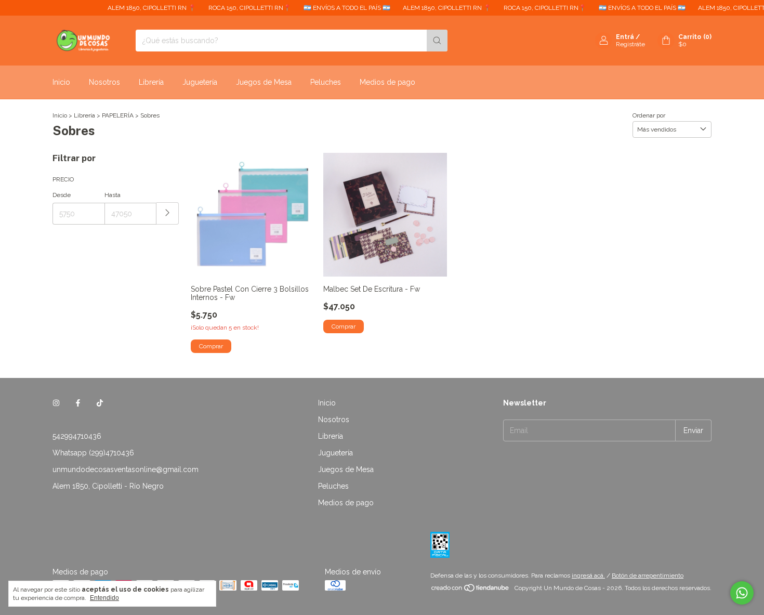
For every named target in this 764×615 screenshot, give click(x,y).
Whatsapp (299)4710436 (93, 453)
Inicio (61, 82)
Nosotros (104, 82)
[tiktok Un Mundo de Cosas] (99, 403)
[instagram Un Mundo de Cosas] (56, 403)
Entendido (104, 597)
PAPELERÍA (118, 115)
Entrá (625, 37)
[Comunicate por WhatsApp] (742, 593)
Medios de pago (387, 82)
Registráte (630, 44)
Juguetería (199, 82)
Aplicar (167, 213)
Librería (151, 82)
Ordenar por (649, 115)
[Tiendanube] (470, 590)
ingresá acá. (588, 575)
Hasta (112, 195)
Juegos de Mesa (264, 82)
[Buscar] (437, 40)
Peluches (325, 82)
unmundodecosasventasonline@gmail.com (125, 469)
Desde (61, 195)
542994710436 (76, 436)
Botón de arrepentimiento (647, 575)
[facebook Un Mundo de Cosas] (78, 403)
